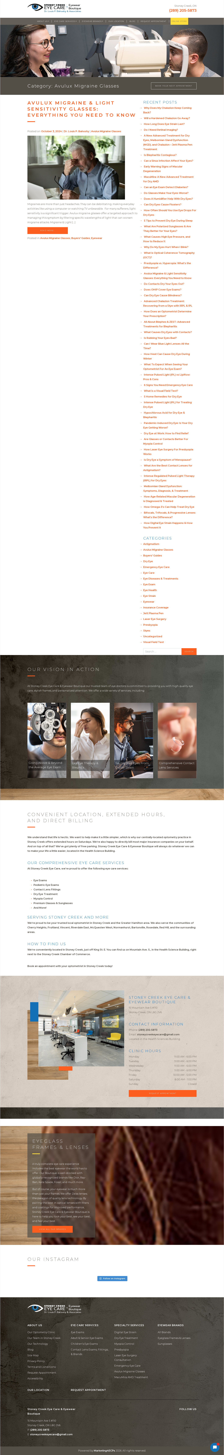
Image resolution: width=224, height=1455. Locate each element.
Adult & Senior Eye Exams (87, 1338)
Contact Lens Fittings (47, 889)
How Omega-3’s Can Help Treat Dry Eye (169, 507)
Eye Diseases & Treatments (160, 578)
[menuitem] (43, 21)
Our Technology (37, 1343)
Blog (132, 21)
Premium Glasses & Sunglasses (53, 903)
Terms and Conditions (41, 1367)
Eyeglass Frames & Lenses (174, 1338)
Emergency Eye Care (156, 567)
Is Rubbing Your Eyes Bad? (160, 338)
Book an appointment (41, 966)
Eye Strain (149, 596)
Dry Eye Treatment (46, 894)
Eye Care (149, 572)
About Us (42, 21)
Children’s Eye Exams (84, 1343)
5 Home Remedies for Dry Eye (163, 396)
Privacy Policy (36, 1361)
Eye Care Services (64, 21)
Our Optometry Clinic (41, 1332)
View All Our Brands (52, 1229)
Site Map (33, 1355)
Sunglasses (165, 1343)
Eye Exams (40, 880)
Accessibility (35, 1378)
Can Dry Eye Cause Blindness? (163, 295)
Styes (146, 630)
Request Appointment (153, 21)
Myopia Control (43, 898)
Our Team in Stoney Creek (43, 1338)
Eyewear (96, 238)
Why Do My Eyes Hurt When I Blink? (166, 247)
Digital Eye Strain (125, 1332)
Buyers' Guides (80, 238)
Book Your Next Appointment (173, 86)
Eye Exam (149, 584)
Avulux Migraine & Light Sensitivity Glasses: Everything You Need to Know (81, 109)
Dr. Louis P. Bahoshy (76, 131)
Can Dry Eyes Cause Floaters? (162, 204)
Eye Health (150, 590)
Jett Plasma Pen (153, 613)
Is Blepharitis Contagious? (160, 155)
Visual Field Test (153, 642)
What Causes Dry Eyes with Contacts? (168, 332)
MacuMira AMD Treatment (131, 1377)
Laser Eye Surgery (154, 619)
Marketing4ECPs (104, 1450)
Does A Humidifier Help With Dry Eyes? (168, 198)
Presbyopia (150, 624)
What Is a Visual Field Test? (161, 390)
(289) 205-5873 (183, 10)
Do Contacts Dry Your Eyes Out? (164, 283)
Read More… (47, 230)
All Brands (164, 1332)
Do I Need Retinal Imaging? (161, 129)
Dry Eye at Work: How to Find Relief (166, 433)
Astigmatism (151, 544)
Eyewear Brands (92, 21)
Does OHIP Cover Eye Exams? (162, 289)
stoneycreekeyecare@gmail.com (158, 1034)
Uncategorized (152, 636)
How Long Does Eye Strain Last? (164, 124)
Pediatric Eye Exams (46, 885)
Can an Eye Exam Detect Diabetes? (166, 187)
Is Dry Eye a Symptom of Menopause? (167, 459)
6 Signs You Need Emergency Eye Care (168, 385)
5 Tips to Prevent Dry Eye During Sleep (168, 220)
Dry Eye (148, 561)
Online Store (179, 21)
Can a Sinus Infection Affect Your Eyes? (168, 160)
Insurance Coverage (156, 607)
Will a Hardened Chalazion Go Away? (167, 118)
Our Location (116, 21)
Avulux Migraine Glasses (106, 131)
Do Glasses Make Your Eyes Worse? (166, 193)
